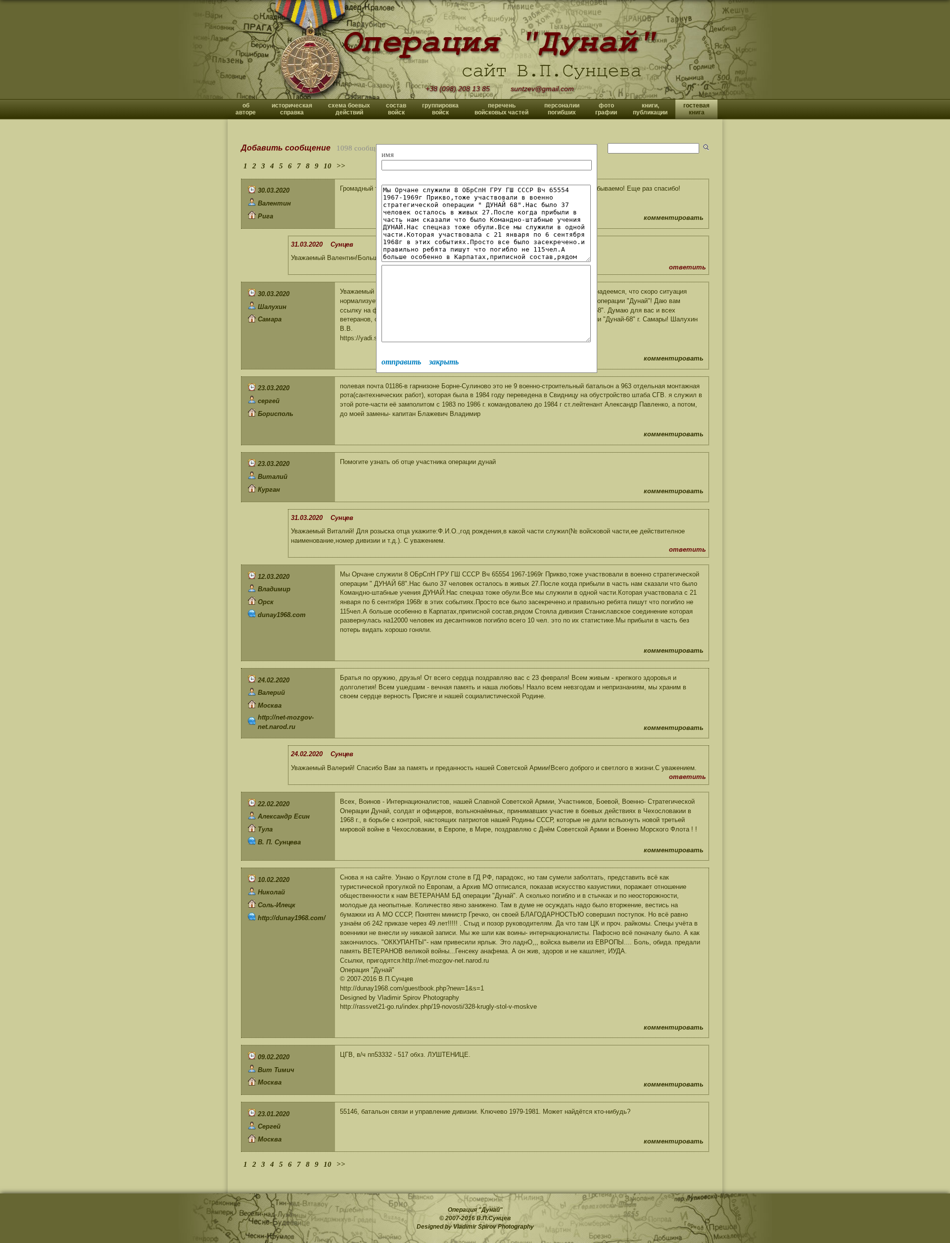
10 (328, 166)
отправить (401, 362)
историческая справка (292, 109)
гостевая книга (696, 109)
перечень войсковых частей (501, 109)
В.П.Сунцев (493, 1218)
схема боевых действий (349, 109)
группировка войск (440, 109)
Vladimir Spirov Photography (493, 1226)
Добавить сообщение (286, 148)
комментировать (674, 217)
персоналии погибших (561, 109)
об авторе (246, 109)
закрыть (444, 362)
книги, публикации (650, 109)
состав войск (396, 109)
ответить (687, 267)
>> (340, 166)
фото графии (606, 109)
